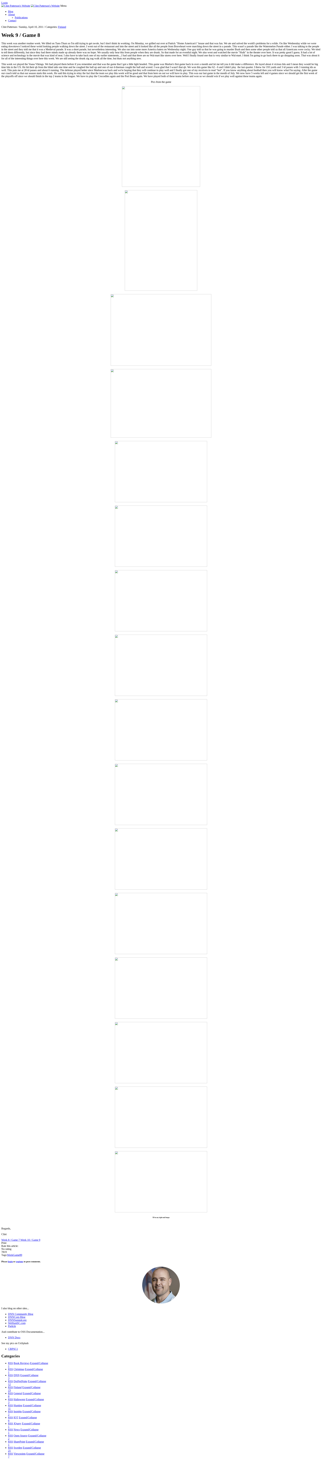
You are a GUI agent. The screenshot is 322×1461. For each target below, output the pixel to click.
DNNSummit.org (17, 1320)
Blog (10, 11)
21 (9, 1450)
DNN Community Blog (20, 1314)
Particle (12, 1326)
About (11, 14)
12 (9, 1384)
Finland (62, 26)
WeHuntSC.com (16, 1323)
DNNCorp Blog (16, 1317)
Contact (12, 20)
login (10, 1261)
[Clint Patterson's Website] (15, 5)
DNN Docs (14, 1337)
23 (9, 1390)
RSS (10, 1363)
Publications (21, 17)
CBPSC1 (13, 1348)
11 (9, 1408)
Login (4, 2)
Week (10, 1255)
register (19, 1261)
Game (16, 1255)
